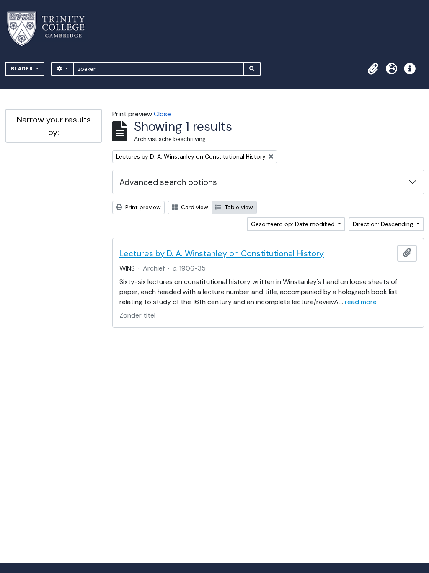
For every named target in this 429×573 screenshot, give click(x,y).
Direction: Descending (384, 224)
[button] (373, 69)
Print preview (142, 207)
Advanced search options (168, 182)
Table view (238, 207)
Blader (23, 68)
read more (361, 301)
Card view (193, 207)
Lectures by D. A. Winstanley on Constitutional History (221, 253)
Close (162, 113)
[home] (51, 29)
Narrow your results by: (54, 126)
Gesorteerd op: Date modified (293, 224)
